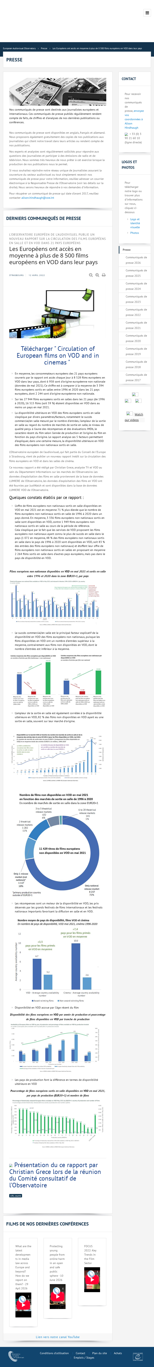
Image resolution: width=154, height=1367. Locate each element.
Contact (80, 1353)
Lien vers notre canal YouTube (58, 1337)
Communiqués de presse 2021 (136, 325)
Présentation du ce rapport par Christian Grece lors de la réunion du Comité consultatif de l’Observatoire (55, 1174)
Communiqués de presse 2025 (136, 273)
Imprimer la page (104, 275)
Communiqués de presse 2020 (136, 338)
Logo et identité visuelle (135, 223)
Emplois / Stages (84, 1357)
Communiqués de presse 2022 (136, 312)
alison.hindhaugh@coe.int (37, 198)
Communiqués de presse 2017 (136, 377)
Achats (118, 1353)
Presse (127, 249)
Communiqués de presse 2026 (136, 260)
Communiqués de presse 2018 (136, 364)
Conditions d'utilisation (54, 1353)
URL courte (15, 1195)
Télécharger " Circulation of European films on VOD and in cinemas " (58, 355)
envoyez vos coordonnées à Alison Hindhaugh (134, 119)
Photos (134, 233)
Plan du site (99, 1353)
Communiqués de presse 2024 (136, 286)
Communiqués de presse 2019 (136, 351)
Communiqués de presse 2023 (136, 299)
